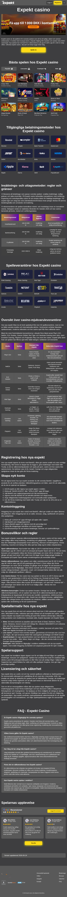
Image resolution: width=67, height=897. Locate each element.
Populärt (7, 68)
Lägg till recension (55, 811)
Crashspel (40, 68)
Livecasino (24, 68)
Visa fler (33, 843)
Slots (56, 68)
